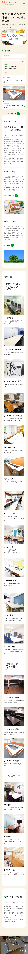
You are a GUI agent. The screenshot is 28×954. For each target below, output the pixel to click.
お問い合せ (22, 939)
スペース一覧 (12, 939)
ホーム (5, 939)
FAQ (6, 944)
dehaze (24, 3)
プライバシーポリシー (16, 944)
